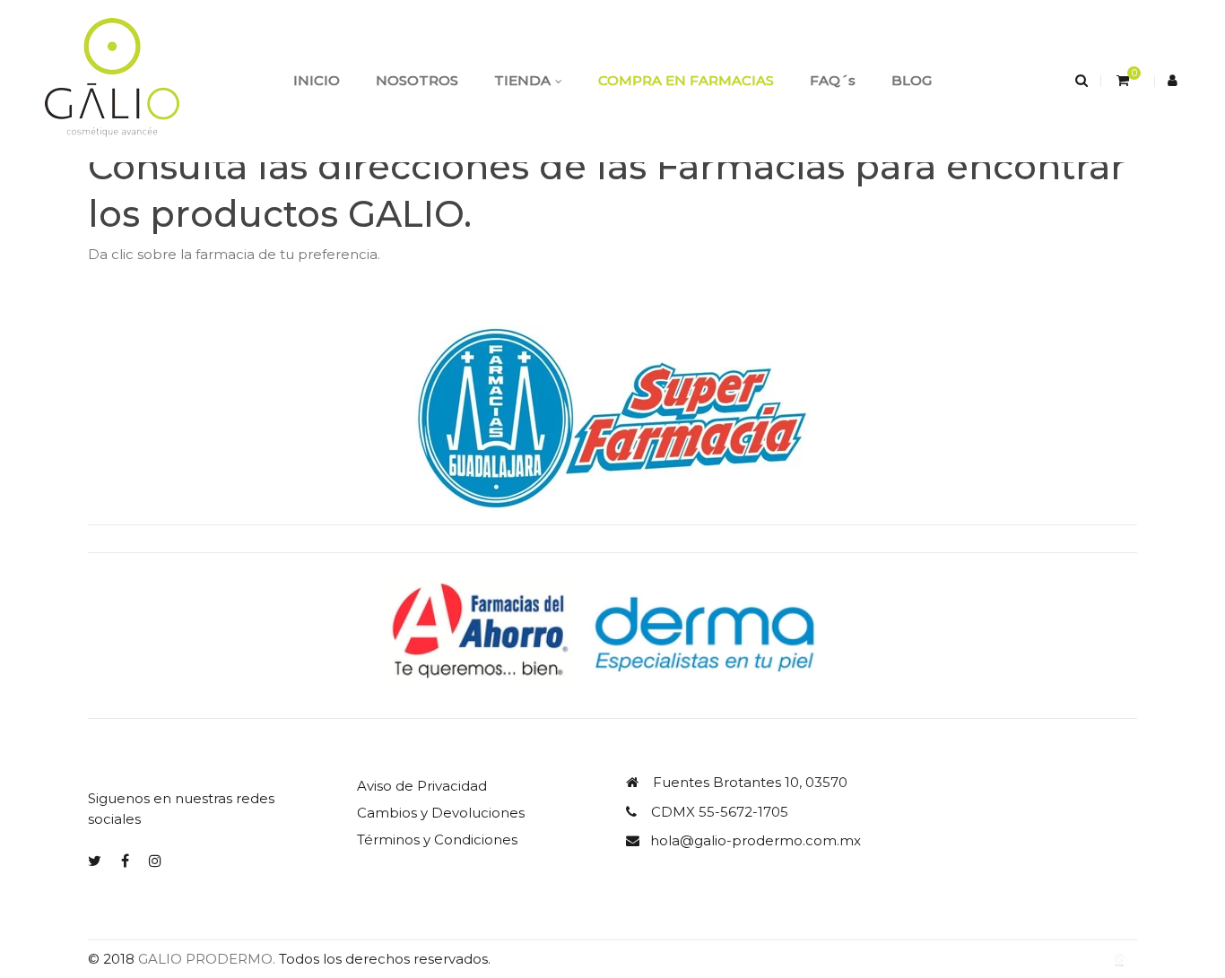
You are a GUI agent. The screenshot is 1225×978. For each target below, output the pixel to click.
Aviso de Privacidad (422, 785)
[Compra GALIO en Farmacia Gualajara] (612, 417)
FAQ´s (833, 80)
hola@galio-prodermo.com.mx (755, 840)
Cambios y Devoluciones (441, 812)
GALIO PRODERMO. (206, 958)
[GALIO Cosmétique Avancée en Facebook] (125, 861)
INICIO (316, 80)
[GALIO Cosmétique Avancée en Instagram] (155, 861)
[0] (1121, 80)
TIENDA (522, 80)
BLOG (911, 80)
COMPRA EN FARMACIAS (686, 80)
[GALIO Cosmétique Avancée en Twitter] (94, 861)
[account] (1174, 80)
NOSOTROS (417, 80)
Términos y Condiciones (437, 839)
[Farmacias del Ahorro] (612, 634)
